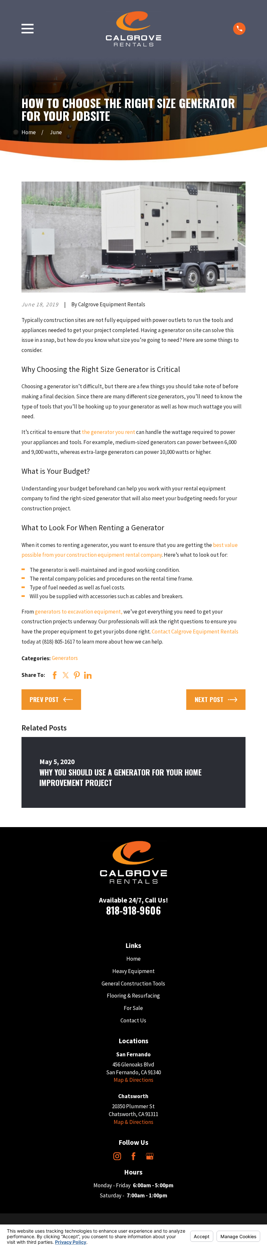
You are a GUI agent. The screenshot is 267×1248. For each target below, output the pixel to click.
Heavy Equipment (133, 971)
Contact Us (133, 1020)
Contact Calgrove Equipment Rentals (195, 631)
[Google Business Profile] (150, 1156)
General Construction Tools (133, 983)
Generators (65, 658)
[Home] (133, 29)
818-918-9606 (133, 910)
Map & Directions (133, 1079)
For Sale (133, 1008)
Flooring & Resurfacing (133, 995)
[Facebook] (133, 1156)
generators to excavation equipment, (78, 611)
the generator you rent (109, 432)
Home (133, 958)
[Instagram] (117, 1156)
